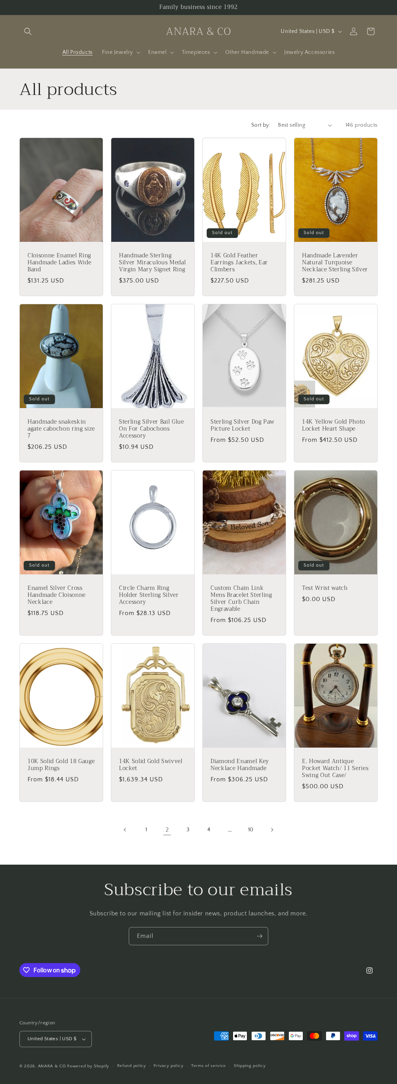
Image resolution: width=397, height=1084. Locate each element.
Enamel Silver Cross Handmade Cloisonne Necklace (57, 595)
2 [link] (167, 829)
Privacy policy (168, 1065)
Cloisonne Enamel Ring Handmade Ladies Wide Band (59, 262)
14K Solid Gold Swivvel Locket (151, 765)
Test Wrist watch (325, 588)
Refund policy (131, 1065)
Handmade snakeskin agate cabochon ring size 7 (61, 428)
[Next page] (271, 829)
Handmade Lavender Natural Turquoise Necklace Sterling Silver (335, 262)
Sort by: (260, 125)
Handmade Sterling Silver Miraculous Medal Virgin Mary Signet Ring (152, 262)
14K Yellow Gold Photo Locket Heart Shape (333, 425)
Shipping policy (250, 1065)
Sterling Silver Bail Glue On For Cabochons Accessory (151, 428)
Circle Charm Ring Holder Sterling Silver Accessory (149, 595)
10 (251, 830)
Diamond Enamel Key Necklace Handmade (240, 765)
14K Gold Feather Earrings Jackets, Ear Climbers (239, 262)
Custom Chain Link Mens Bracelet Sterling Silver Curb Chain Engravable (241, 599)
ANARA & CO (52, 1066)
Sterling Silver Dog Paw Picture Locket (242, 425)
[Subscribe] (259, 936)
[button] (27, 31)
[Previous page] (125, 829)
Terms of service (208, 1065)
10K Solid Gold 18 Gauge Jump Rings (61, 765)
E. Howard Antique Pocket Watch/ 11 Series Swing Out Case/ (335, 768)
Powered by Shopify (88, 1066)
